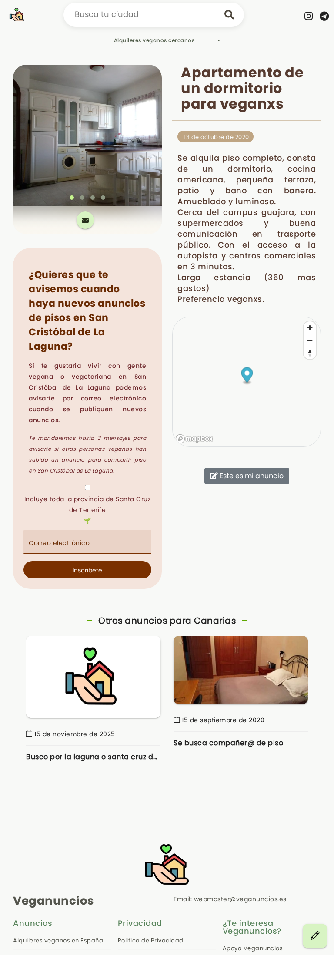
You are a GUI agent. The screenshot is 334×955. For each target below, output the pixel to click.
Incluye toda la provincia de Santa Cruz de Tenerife (87, 504)
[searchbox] (153, 15)
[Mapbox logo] (194, 439)
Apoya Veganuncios (253, 948)
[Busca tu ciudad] (229, 15)
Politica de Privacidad (151, 940)
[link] (308, 16)
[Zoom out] (310, 340)
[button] (72, 197)
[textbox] (87, 542)
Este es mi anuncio (251, 476)
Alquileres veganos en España (58, 940)
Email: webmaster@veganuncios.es (230, 899)
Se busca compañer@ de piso (228, 743)
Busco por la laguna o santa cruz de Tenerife (93, 757)
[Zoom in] (310, 327)
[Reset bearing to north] (310, 353)
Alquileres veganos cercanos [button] (154, 40)
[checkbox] (87, 487)
